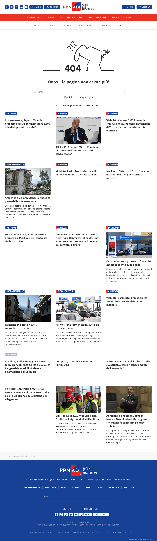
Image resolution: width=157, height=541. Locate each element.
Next (81, 17)
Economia (49, 17)
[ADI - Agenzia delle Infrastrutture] (78, 470)
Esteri (61, 17)
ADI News (127, 17)
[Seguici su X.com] (16, 7)
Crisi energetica (86, 25)
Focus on (114, 17)
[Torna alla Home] (78, 6)
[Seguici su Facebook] (7, 7)
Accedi (130, 7)
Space (89, 17)
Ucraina (67, 25)
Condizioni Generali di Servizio (40, 532)
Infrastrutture (33, 17)
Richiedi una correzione (99, 532)
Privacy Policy (64, 532)
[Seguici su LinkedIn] (21, 7)
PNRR (52, 25)
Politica (71, 17)
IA (120, 25)
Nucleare (106, 25)
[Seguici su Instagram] (11, 7)
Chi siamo (117, 532)
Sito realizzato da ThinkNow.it (140, 540)
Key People (101, 17)
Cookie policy (79, 532)
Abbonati (146, 7)
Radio (38, 7)
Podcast (54, 7)
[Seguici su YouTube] (26, 7)
